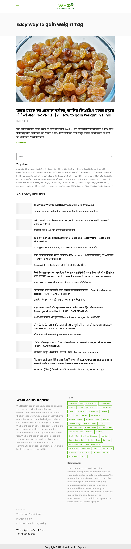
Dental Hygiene (98, 169)
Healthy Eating (50, 176)
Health (76, 172)
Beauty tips (54, 169)
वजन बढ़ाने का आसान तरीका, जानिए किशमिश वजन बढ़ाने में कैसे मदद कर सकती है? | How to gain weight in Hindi (65, 113)
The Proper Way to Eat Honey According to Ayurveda (64, 205)
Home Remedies (89, 176)
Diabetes (30, 172)
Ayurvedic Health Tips (37, 169)
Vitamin (32, 186)
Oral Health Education (91, 179)
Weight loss (67, 186)
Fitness (53, 172)
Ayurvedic (21, 169)
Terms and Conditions (28, 514)
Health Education (104, 172)
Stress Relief (103, 183)
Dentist (20, 172)
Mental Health (104, 176)
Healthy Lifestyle (65, 176)
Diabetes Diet (42, 172)
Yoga (109, 186)
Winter (88, 186)
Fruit (61, 172)
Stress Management (87, 183)
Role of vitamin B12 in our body (29, 183)
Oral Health (75, 179)
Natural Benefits (23, 179)
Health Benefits (88, 172)
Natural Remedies (40, 179)
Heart (77, 176)
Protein (106, 179)
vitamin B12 (43, 186)
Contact (21, 509)
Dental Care (84, 169)
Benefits (65, 169)
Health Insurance (24, 176)
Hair (68, 172)
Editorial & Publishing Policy (31, 523)
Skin (46, 183)
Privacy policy (24, 518)
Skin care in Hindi (69, 183)
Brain (74, 169)
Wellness (79, 186)
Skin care (55, 183)
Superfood (21, 186)
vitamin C (55, 186)
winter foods (99, 186)
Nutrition (64, 179)
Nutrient (53, 179)
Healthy (37, 176)
